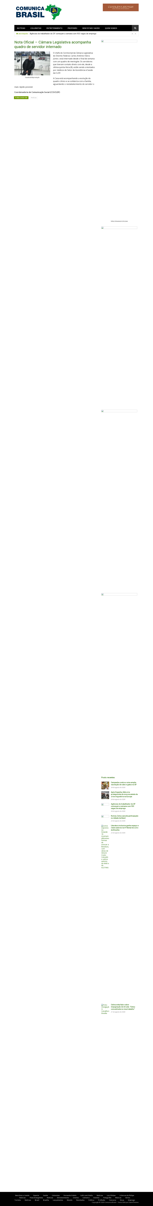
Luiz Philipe (111, 1195)
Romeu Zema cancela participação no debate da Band (52, 33)
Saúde (45, 1195)
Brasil (37, 1200)
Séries (127, 1198)
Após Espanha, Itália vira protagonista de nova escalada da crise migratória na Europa (124, 794)
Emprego (131, 1200)
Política (91, 1200)
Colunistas (35, 28)
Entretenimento (54, 28)
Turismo (17, 1200)
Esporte (36, 1195)
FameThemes (134, 1202)
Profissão (72, 28)
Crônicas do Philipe (127, 1195)
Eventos (96, 1198)
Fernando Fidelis (70, 1195)
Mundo (69, 1200)
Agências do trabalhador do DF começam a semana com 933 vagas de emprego (123, 806)
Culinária (86, 1198)
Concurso (112, 1200)
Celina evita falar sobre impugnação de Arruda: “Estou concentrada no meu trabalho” (123, 1007)
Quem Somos (111, 28)
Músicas (118, 1198)
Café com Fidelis (86, 1195)
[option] (83, 33)
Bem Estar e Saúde (91, 28)
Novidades (80, 1200)
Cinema (76, 1198)
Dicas (122, 1200)
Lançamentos (58, 1200)
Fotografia (107, 1198)
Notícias (21, 28)
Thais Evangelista (36, 1198)
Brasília (46, 1200)
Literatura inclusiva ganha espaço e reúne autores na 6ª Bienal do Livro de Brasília (125, 828)
